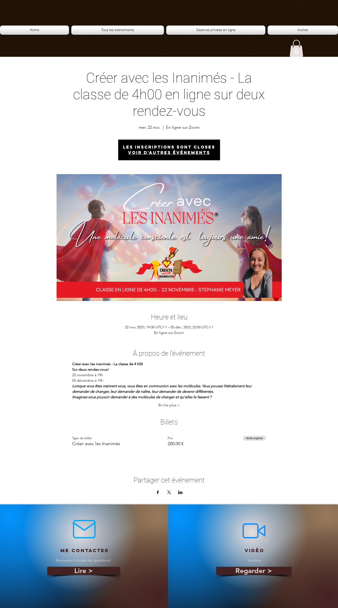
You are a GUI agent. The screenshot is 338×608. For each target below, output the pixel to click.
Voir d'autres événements (169, 152)
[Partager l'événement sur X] (169, 492)
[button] (296, 48)
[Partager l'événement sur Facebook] (158, 492)
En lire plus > (169, 405)
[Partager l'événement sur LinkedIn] (180, 492)
